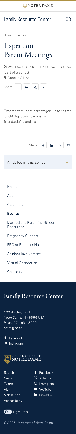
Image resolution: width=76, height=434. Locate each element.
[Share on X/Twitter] (35, 86)
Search (9, 372)
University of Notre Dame (34, 423)
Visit (7, 389)
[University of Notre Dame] (38, 359)
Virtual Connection (22, 262)
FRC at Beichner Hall (24, 244)
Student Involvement (24, 253)
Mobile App (12, 395)
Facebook (15, 338)
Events (19, 35)
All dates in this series (26, 162)
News (8, 378)
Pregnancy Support (22, 235)
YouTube (45, 389)
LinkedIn (45, 395)
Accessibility (13, 400)
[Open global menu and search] (69, 19)
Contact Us (16, 271)
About (12, 195)
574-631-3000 (25, 322)
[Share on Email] (43, 86)
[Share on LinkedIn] (26, 86)
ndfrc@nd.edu (14, 328)
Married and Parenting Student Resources (32, 224)
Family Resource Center (27, 19)
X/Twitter (46, 378)
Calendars (15, 204)
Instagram (16, 343)
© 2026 (10, 423)
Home (7, 35)
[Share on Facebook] (18, 86)
